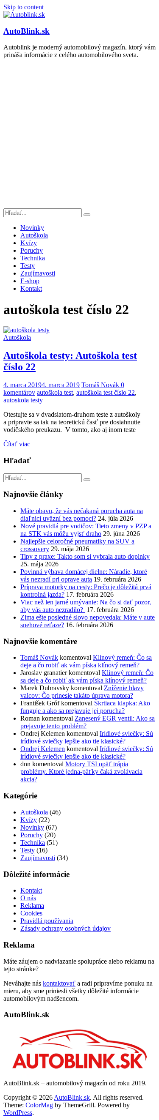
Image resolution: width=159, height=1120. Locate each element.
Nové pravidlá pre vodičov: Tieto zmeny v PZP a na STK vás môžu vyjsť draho (85, 529)
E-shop (29, 280)
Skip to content (23, 7)
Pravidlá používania (46, 920)
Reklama (32, 905)
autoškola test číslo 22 (105, 392)
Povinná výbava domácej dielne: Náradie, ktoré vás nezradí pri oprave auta (83, 575)
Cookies (31, 913)
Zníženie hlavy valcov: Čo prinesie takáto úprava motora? (82, 691)
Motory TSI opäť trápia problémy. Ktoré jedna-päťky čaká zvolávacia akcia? (81, 771)
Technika (32, 258)
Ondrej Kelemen (42, 748)
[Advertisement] (79, 135)
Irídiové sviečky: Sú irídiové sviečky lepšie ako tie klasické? (86, 737)
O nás (28, 897)
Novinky (32, 227)
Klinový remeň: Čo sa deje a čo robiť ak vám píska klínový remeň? (86, 661)
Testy (27, 265)
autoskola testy (23, 400)
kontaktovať (59, 983)
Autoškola (34, 235)
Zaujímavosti (37, 273)
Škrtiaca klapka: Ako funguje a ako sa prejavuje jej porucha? (85, 706)
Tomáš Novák (101, 384)
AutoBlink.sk (26, 31)
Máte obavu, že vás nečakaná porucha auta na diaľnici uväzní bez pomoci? (81, 514)
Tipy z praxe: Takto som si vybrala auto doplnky (85, 556)
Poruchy (31, 250)
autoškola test (55, 392)
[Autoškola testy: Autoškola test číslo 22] (26, 329)
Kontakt (31, 288)
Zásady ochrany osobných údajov (65, 928)
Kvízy (28, 242)
